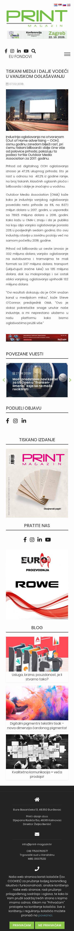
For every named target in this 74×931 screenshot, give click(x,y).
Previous (4, 380)
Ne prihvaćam (49, 925)
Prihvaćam (22, 925)
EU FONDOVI (20, 56)
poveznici (45, 915)
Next (70, 380)
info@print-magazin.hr (37, 844)
